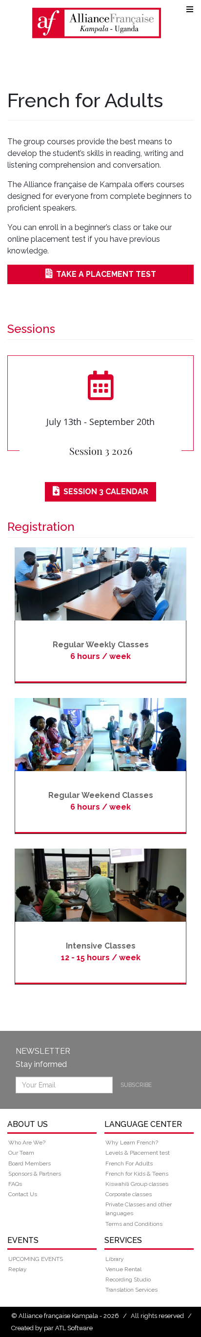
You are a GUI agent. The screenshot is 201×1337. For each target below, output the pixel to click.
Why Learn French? (131, 1142)
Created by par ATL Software (52, 1328)
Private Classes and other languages (138, 1209)
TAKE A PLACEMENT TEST (106, 274)
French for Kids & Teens (136, 1173)
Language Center (143, 1124)
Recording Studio (128, 1279)
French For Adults (129, 1163)
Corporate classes (128, 1194)
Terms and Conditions (133, 1224)
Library (114, 1259)
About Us (27, 1124)
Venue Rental (123, 1269)
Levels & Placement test (137, 1152)
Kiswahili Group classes (136, 1184)
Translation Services (131, 1289)
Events (23, 1240)
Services (123, 1240)
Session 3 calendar (105, 491)
